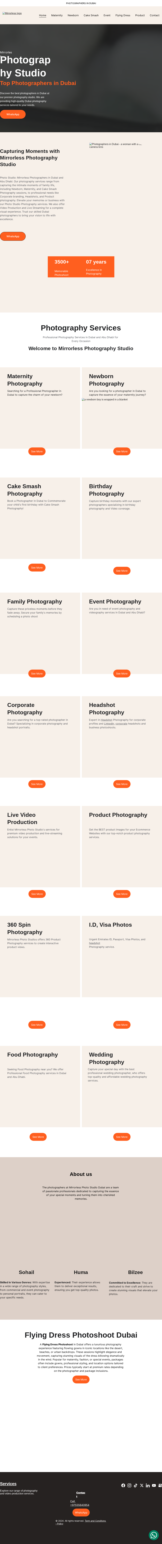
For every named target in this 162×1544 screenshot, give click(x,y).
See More (37, 451)
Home (42, 15)
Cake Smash (91, 15)
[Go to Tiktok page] (105, 469)
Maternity (57, 15)
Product (140, 15)
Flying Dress (122, 15)
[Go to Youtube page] (124, 469)
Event (107, 15)
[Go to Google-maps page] (130, 469)
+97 (72, 1505)
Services (8, 1483)
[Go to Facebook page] (93, 469)
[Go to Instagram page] (99, 469)
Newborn (73, 15)
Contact (154, 15)
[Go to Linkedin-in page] (118, 469)
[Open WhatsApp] (154, 1535)
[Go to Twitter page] (111, 469)
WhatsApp (12, 114)
